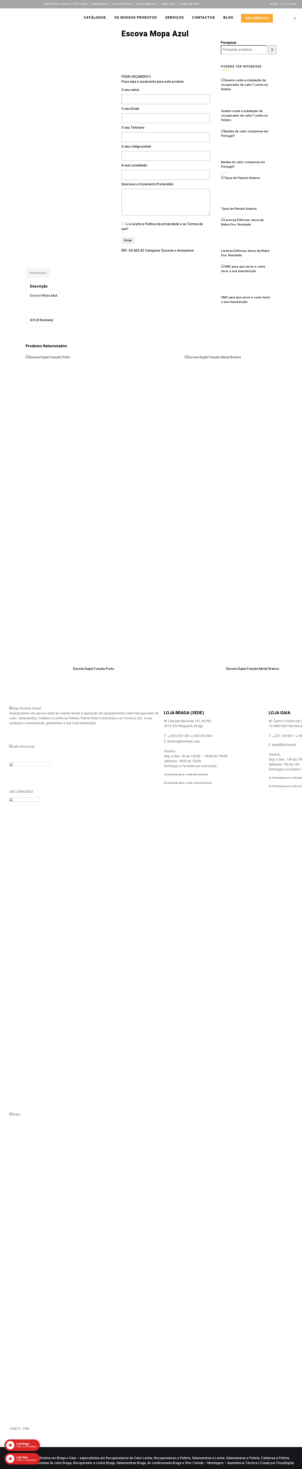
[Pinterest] (35, 4)
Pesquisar (229, 42)
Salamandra (27, 718)
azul (54, 295)
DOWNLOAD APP (189, 4)
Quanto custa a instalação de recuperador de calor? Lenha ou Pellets (244, 115)
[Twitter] (13, 4)
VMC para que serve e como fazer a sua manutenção (245, 299)
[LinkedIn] (19, 4)
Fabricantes (100, 4)
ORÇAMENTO (257, 18)
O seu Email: (130, 108)
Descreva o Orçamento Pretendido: (147, 184)
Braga (274, 4)
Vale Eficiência (122, 4)
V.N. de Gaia (288, 4)
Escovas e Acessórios (177, 250)
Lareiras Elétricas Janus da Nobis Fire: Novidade (245, 253)
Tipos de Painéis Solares (239, 208)
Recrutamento (147, 4)
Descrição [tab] (38, 273)
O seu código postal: (136, 146)
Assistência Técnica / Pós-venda (65, 4)
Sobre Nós (168, 4)
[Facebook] (8, 4)
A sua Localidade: (134, 165)
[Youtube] (30, 4)
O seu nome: (130, 89)
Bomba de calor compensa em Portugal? (243, 164)
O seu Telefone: (133, 127)
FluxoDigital (285, 1463)
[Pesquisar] (272, 49)
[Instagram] (24, 4)
